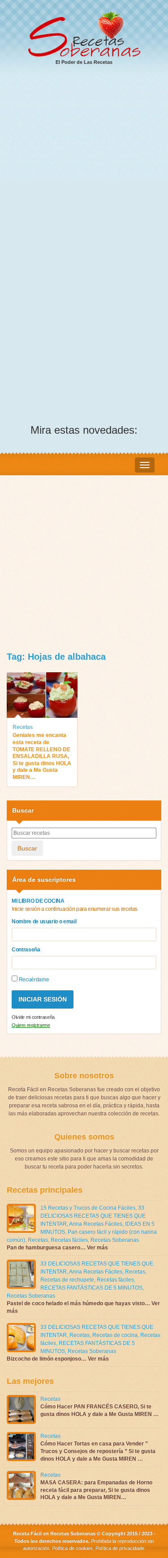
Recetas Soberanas (114, 1240)
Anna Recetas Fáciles (95, 1224)
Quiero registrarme (31, 1025)
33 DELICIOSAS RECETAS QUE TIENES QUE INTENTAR (93, 1216)
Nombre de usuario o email (44, 921)
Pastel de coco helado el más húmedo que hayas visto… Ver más (83, 1307)
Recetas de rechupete (67, 1280)
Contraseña (26, 950)
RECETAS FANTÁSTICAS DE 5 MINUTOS (91, 1288)
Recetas (23, 727)
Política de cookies (72, 1548)
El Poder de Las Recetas (84, 62)
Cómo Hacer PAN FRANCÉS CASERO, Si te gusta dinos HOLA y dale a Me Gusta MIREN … (99, 1410)
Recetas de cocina (115, 1335)
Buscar (27, 848)
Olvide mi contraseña (33, 1017)
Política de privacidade (119, 1548)
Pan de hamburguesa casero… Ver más (57, 1247)
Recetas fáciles (69, 1240)
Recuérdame (33, 979)
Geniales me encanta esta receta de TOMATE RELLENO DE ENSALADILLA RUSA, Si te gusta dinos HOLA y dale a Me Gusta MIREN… (42, 756)
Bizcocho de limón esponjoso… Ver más (58, 1359)
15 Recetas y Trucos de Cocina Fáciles (87, 1208)
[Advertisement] (84, 162)
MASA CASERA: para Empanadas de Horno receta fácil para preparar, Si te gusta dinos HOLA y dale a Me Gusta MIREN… (96, 1490)
